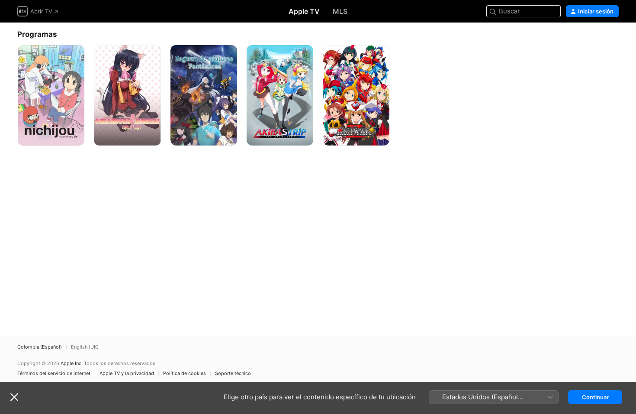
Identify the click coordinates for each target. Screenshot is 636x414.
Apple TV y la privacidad (127, 373)
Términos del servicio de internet (53, 373)
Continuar (595, 397)
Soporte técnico (233, 373)
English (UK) (85, 347)
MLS (340, 11)
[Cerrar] (14, 397)
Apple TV (304, 11)
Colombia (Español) (39, 347)
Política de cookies (184, 373)
